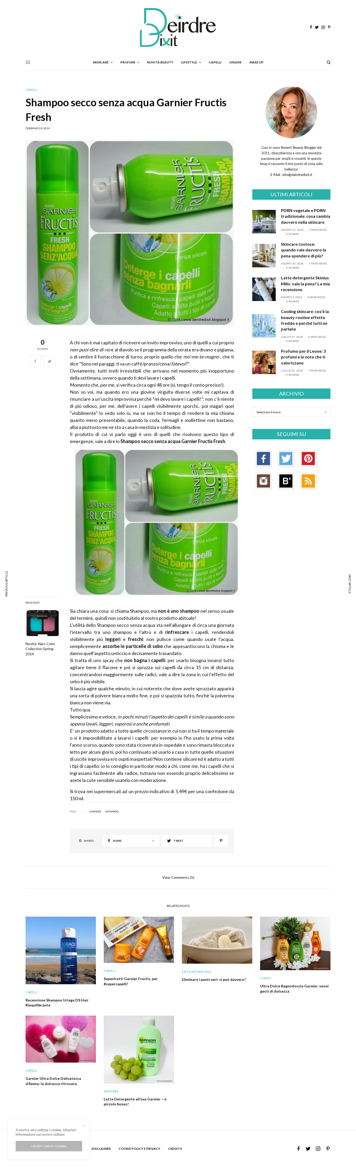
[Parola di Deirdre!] (178, 27)
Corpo (265, 978)
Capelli (32, 89)
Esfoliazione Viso (196, 971)
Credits (175, 1149)
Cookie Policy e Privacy (139, 1149)
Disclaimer (101, 1149)
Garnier (95, 811)
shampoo (112, 811)
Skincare (111, 1091)
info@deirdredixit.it (297, 175)
